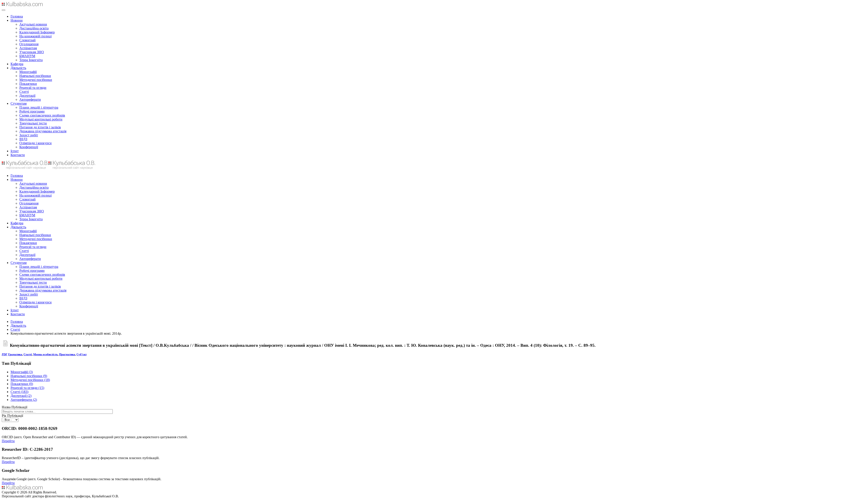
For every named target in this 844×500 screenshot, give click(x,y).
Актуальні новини (33, 24)
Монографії (28, 72)
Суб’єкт (81, 354)
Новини (17, 20)
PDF (4, 354)
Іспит (15, 151)
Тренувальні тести (33, 123)
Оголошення (28, 44)
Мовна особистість (45, 354)
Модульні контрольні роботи (40, 119)
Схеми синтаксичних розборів (42, 115)
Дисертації (27, 95)
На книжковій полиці (35, 36)
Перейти (8, 441)
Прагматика (67, 354)
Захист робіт (28, 135)
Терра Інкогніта (31, 60)
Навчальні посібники (35, 76)
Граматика (15, 354)
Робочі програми (32, 111)
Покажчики (28, 84)
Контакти (18, 155)
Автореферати (30, 99)
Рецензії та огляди (32, 87)
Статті (24, 91)
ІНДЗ (23, 139)
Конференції (28, 147)
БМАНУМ (27, 56)
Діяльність (18, 68)
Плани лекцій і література (38, 107)
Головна (17, 16)
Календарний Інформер (37, 32)
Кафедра (17, 64)
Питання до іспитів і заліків (40, 127)
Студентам (19, 103)
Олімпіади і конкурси (35, 143)
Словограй (27, 40)
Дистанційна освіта (34, 28)
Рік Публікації (12, 416)
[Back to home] (22, 5)
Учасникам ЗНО (31, 52)
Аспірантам (28, 48)
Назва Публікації (14, 407)
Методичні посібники (35, 80)
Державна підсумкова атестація (42, 131)
